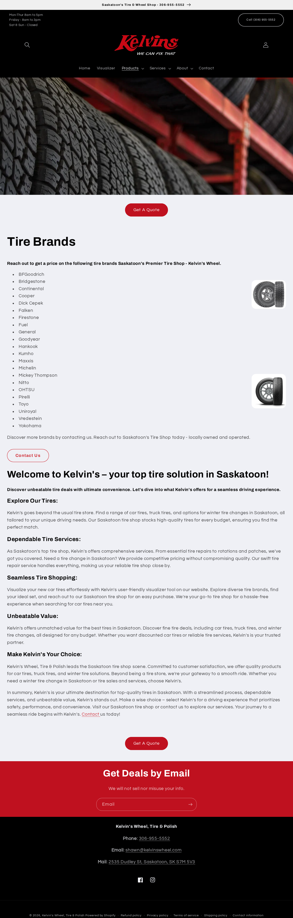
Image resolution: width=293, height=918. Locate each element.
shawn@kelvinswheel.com (153, 850)
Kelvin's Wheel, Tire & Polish (63, 915)
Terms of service (186, 915)
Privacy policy (157, 915)
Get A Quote (146, 210)
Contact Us (28, 455)
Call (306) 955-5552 (260, 19)
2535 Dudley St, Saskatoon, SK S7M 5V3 (152, 862)
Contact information (248, 915)
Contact (91, 714)
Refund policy (131, 915)
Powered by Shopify (100, 915)
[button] (27, 45)
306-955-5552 (154, 838)
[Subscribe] (190, 804)
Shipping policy (216, 915)
